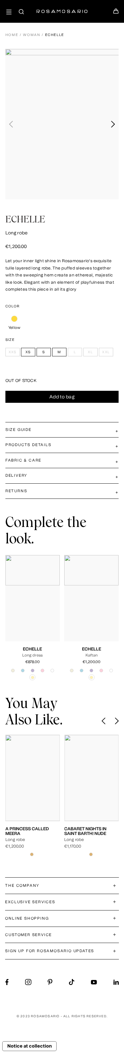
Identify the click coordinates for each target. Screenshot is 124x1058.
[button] (112, 124)
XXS (18, 607)
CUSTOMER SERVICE (28, 935)
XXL (37, 612)
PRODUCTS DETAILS (28, 445)
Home (11, 35)
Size (10, 340)
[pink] (42, 670)
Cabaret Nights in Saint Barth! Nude (33, 831)
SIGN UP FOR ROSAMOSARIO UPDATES (49, 951)
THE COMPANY (22, 885)
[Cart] (116, 13)
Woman (31, 35)
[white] (52, 670)
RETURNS (16, 491)
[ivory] (12, 670)
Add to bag (62, 397)
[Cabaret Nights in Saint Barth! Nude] (39, 778)
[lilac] (32, 670)
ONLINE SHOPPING (27, 918)
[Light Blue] (22, 670)
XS (28, 607)
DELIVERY (16, 475)
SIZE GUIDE (18, 430)
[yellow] (14, 319)
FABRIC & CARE (23, 460)
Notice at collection (29, 1046)
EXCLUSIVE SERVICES (30, 902)
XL (27, 612)
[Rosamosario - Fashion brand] (62, 8)
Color (12, 306)
